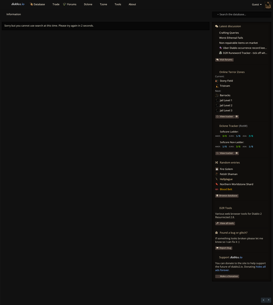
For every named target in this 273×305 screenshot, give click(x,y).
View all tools (226, 223)
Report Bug (225, 247)
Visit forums (226, 59)
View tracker (226, 116)
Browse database (228, 195)
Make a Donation (229, 276)
